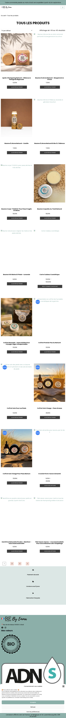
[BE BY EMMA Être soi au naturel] (6, 7)
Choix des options (50, 485)
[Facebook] (2, 628)
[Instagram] (5, 628)
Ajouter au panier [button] (17, 87)
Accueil (3, 16)
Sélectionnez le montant (50, 286)
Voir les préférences (33, 712)
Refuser (33, 707)
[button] (63, 686)
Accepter (33, 702)
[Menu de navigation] (63, 7)
